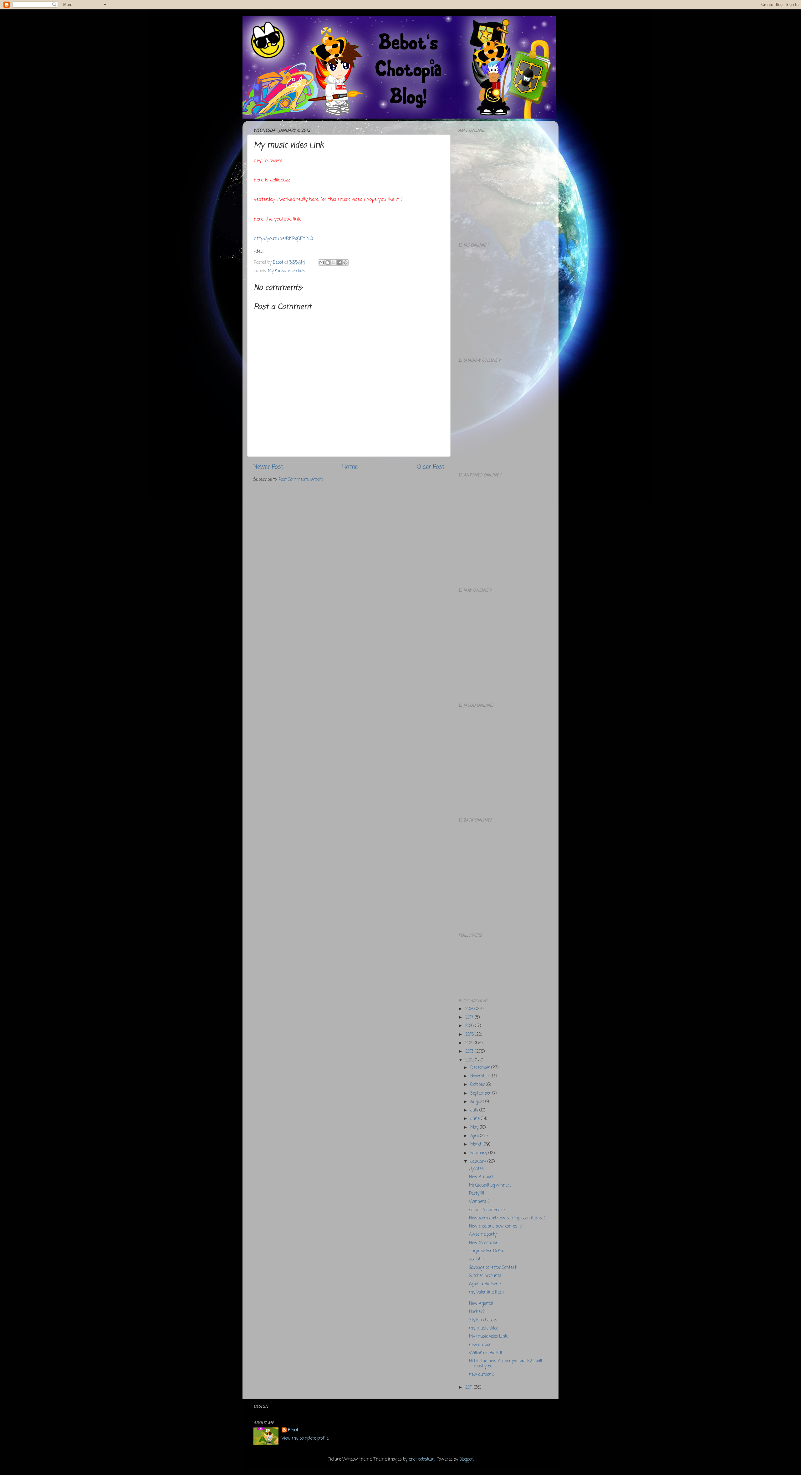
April (475, 1136)
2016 (470, 1026)
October (478, 1084)
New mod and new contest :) (495, 1226)
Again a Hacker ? (485, 1284)
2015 (470, 1034)
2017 (470, 1017)
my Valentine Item (486, 1292)
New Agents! (481, 1303)
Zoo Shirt (477, 1259)
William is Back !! (485, 1353)
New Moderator (483, 1243)
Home (350, 467)
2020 (470, 1009)
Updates (476, 1169)
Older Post (430, 467)
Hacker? (477, 1312)
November (480, 1076)
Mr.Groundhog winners (490, 1185)
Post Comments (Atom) (300, 479)
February (479, 1153)
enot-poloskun (422, 1459)
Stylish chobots (483, 1320)
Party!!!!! (476, 1193)
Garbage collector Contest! (493, 1267)
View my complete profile (305, 1438)
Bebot (293, 1430)
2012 (470, 1060)
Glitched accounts (485, 1276)
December (480, 1068)
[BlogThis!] (327, 262)
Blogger (466, 1459)
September (481, 1093)
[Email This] (322, 262)
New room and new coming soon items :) (507, 1218)
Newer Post (268, 467)
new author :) (481, 1374)
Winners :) (479, 1201)
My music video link (286, 271)
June (475, 1119)
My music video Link (488, 1336)
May (475, 1127)
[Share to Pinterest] (345, 262)
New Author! (481, 1177)
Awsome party (483, 1234)
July (474, 1110)
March (477, 1144)
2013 (470, 1051)
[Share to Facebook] (339, 262)
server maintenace (487, 1210)
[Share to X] (333, 262)
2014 (470, 1043)
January (478, 1161)
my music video (483, 1328)
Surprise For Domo (486, 1251)
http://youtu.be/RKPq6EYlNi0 (283, 238)
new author (480, 1345)
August (477, 1102)
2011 (469, 1387)
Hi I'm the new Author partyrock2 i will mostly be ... (505, 1364)
